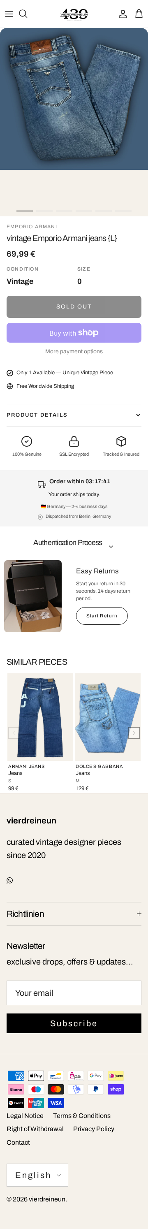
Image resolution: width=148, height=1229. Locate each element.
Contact (18, 1142)
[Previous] (14, 733)
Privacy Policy (93, 1128)
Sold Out (74, 307)
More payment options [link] (74, 351)
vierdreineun (47, 1199)
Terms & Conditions (82, 1115)
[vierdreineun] (74, 13)
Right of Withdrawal (35, 1128)
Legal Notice (25, 1115)
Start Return (102, 615)
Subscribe (74, 1023)
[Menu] (9, 14)
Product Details (37, 415)
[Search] (27, 14)
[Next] (134, 733)
